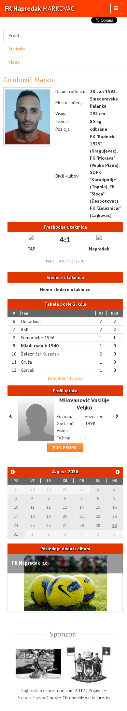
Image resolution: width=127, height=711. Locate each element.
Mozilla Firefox (96, 698)
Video (14, 62)
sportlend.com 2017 (65, 690)
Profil (13, 35)
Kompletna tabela (65, 378)
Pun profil (65, 447)
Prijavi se (97, 690)
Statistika (16, 49)
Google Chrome (62, 698)
